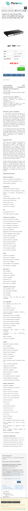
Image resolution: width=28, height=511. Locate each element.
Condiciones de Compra (7, 488)
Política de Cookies (21, 509)
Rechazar (9, 502)
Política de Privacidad (16, 475)
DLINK (15, 51)
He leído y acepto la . (12, 478)
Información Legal (19, 485)
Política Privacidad (6, 487)
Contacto (18, 10)
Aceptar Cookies (16, 502)
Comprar (21, 69)
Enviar (19, 481)
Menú (5, 10)
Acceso (11, 10)
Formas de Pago (18, 488)
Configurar (4, 502)
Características (6, 79)
